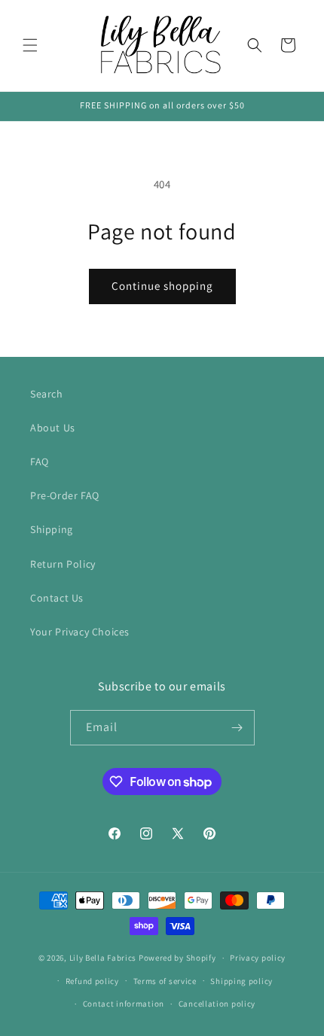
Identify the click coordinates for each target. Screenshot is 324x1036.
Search (46, 394)
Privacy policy (258, 957)
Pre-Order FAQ (64, 495)
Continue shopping (162, 286)
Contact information (123, 1003)
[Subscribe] (237, 727)
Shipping (51, 529)
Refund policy (92, 981)
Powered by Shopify (177, 957)
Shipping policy (241, 981)
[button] (30, 45)
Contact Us (57, 598)
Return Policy (63, 564)
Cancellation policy (217, 1003)
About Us (52, 427)
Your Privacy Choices (80, 631)
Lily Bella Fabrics (103, 957)
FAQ (39, 461)
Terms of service (165, 981)
